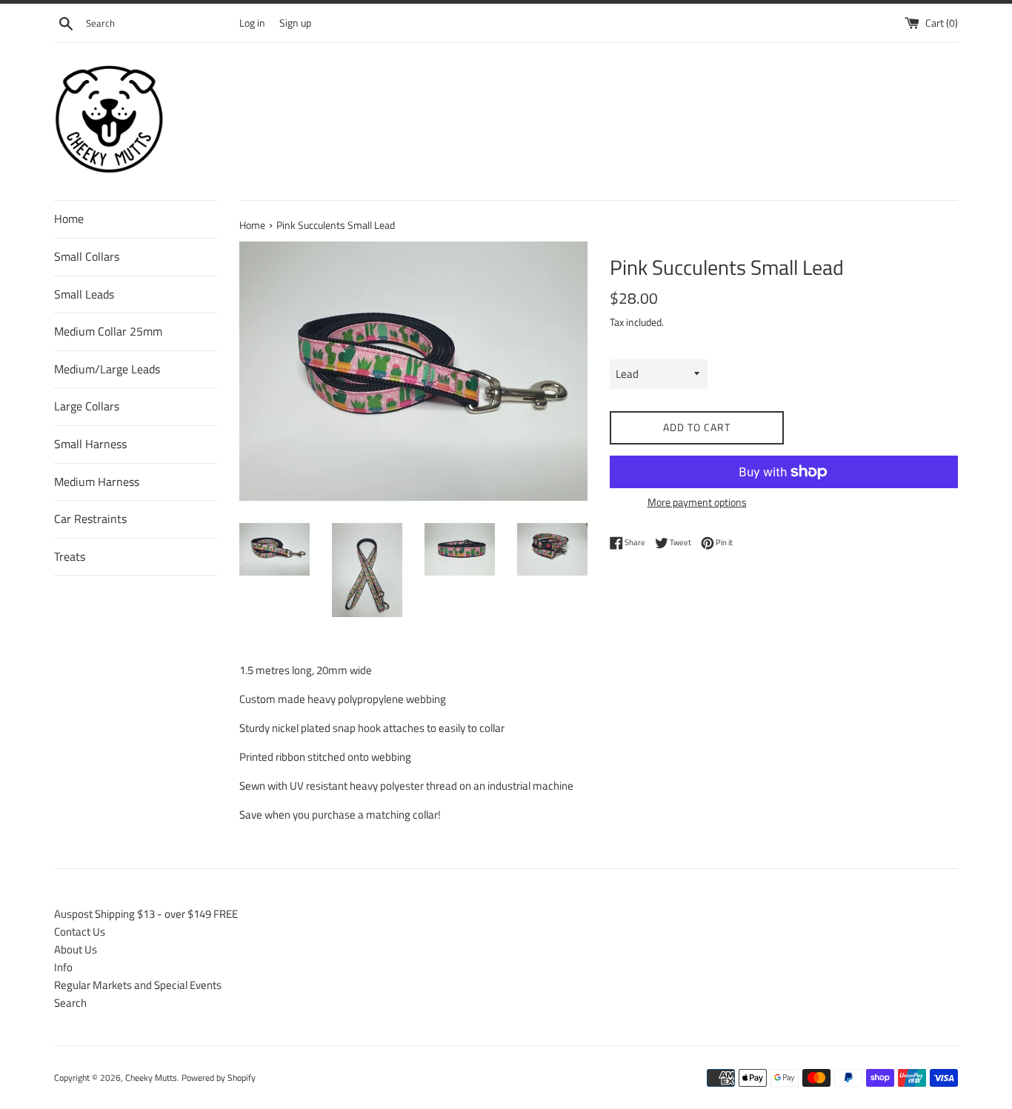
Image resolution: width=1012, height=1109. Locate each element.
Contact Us (79, 931)
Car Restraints (90, 518)
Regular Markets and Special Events (138, 984)
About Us (75, 949)
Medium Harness (96, 481)
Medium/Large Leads (107, 369)
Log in (252, 23)
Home (69, 218)
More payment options (697, 502)
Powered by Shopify (219, 1077)
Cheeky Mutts (151, 1077)
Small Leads (84, 294)
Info (63, 967)
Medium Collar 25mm (108, 331)
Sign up (295, 23)
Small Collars (86, 256)
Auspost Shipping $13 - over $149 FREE (146, 913)
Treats (69, 556)
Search (70, 1002)
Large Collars (86, 406)
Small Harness (90, 444)
